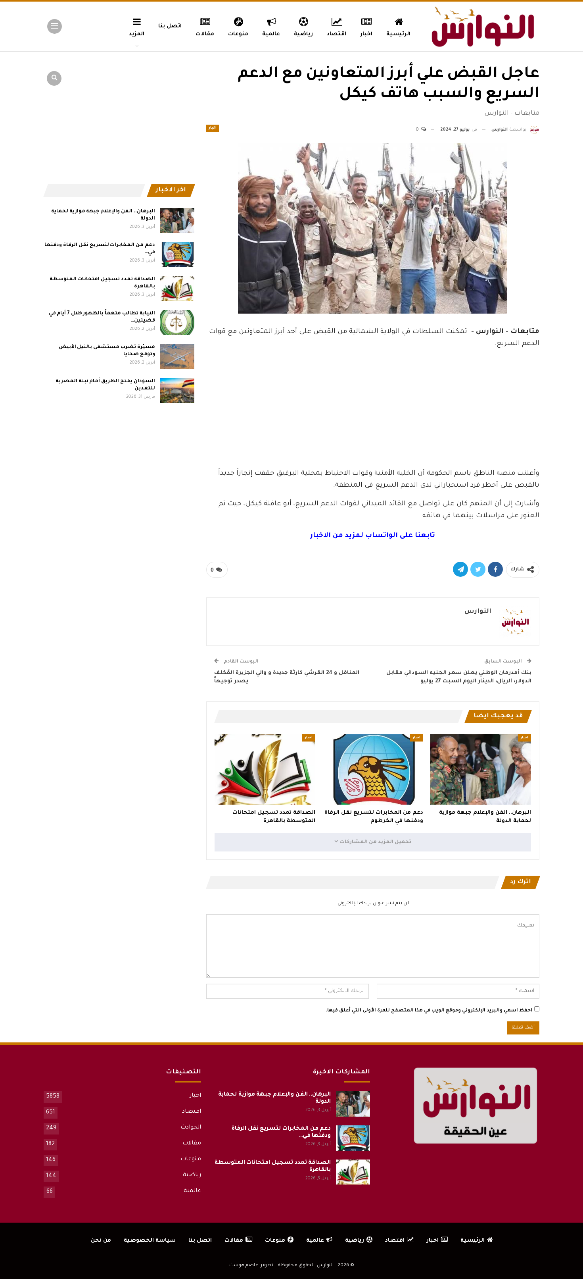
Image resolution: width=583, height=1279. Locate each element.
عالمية (271, 34)
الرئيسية (398, 34)
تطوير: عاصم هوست (251, 1265)
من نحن (101, 1241)
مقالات (205, 34)
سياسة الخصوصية (150, 1241)
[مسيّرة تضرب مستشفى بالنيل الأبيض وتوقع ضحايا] (177, 356)
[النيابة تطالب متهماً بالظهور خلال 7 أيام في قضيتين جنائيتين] (177, 322)
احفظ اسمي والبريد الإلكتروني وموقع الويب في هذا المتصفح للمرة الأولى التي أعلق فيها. (429, 1010)
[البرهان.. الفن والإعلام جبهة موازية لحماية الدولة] (480, 769)
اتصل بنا (170, 26)
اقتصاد (336, 34)
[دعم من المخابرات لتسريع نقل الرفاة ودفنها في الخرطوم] (372, 769)
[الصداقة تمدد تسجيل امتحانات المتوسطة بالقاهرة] (265, 769)
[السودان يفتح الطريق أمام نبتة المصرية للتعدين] (177, 390)
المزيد (136, 34)
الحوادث (190, 1128)
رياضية (303, 34)
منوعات (238, 34)
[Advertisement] (372, 406)
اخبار (366, 34)
